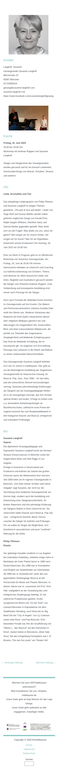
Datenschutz (29, 753)
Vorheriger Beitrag (11, 663)
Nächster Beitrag (46, 663)
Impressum (29, 749)
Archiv (29, 745)
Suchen (29, 759)
